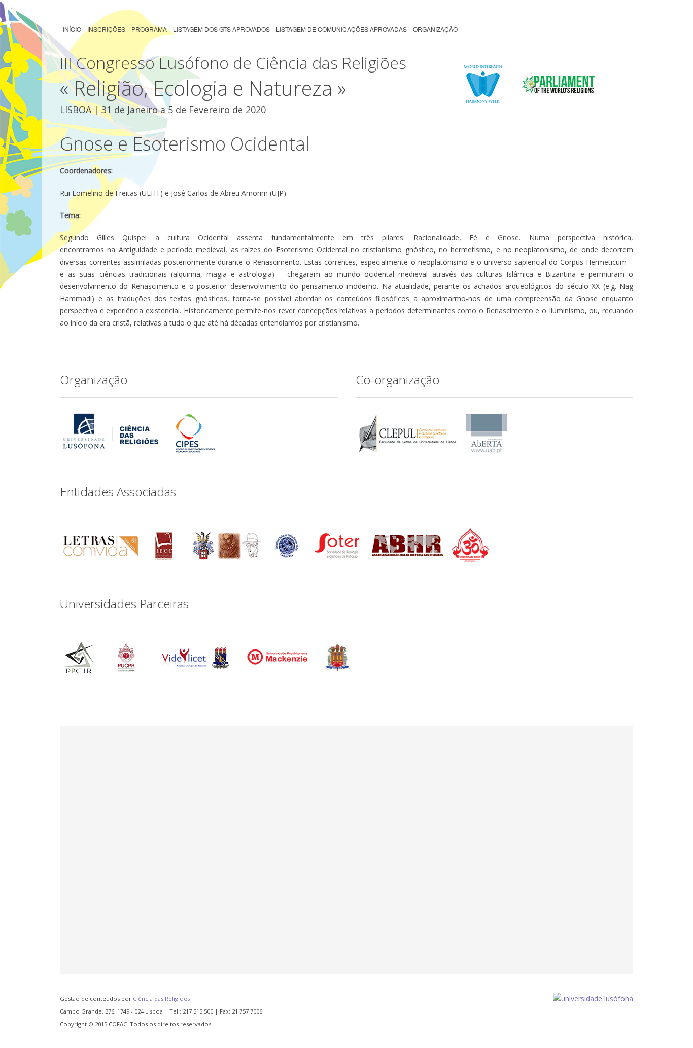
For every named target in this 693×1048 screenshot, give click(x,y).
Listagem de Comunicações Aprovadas (341, 29)
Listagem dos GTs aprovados (221, 29)
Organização (435, 29)
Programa (149, 29)
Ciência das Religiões (161, 998)
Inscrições (106, 29)
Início (72, 29)
